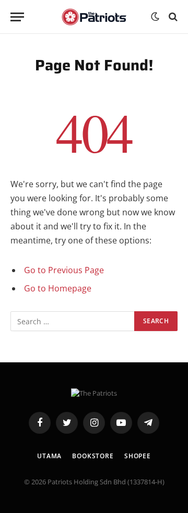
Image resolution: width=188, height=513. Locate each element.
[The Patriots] (94, 17)
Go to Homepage (57, 288)
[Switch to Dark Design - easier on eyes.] (155, 16)
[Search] (172, 17)
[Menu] (17, 17)
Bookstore (93, 455)
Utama (49, 455)
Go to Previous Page (64, 270)
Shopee (137, 455)
